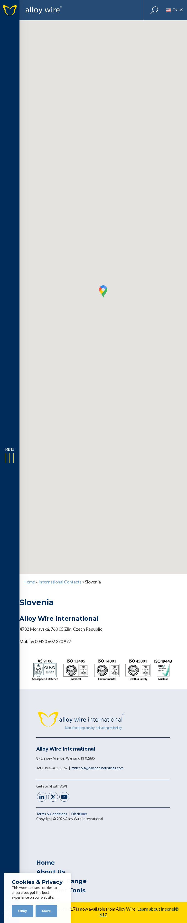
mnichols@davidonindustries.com (97, 768)
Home (29, 581)
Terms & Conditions (52, 814)
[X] (53, 797)
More (46, 911)
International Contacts (60, 581)
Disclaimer (79, 814)
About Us (50, 871)
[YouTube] (64, 797)
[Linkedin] (42, 797)
